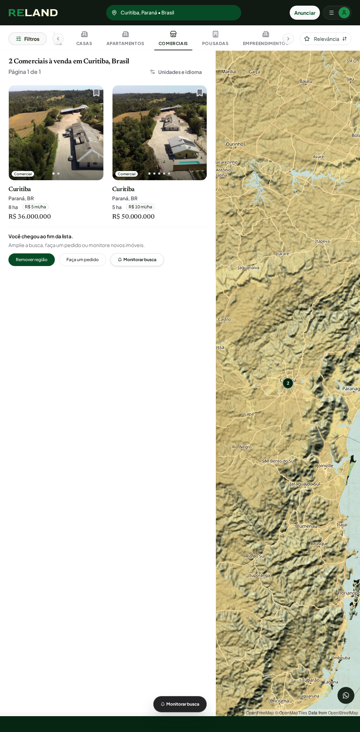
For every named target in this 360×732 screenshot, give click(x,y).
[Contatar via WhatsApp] (346, 695)
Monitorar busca (139, 259)
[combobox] (326, 38)
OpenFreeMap (260, 712)
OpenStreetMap (343, 712)
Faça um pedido (82, 259)
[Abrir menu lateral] (337, 13)
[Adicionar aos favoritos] (94, 94)
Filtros (31, 39)
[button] (288, 383)
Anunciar (304, 13)
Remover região (31, 259)
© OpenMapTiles (291, 712)
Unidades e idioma (180, 72)
